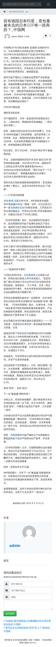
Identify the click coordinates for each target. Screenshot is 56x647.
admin (14, 36)
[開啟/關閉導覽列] (48, 4)
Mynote (32, 642)
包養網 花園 (12, 200)
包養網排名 (16, 207)
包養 (15, 327)
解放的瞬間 (22, 640)
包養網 (29, 275)
